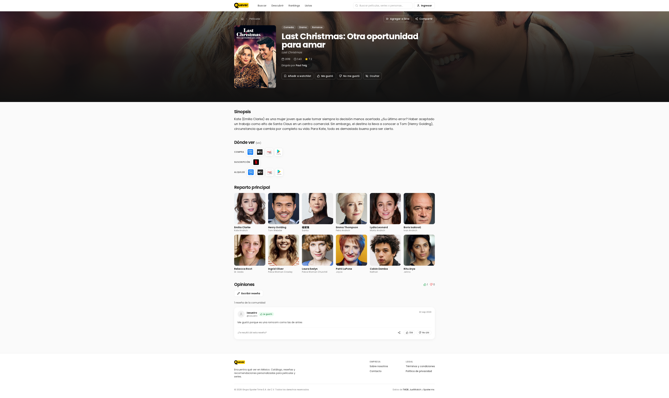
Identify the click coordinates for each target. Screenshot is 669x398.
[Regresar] (236, 19)
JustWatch (415, 389)
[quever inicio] (241, 5)
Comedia (289, 27)
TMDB (406, 389)
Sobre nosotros (379, 366)
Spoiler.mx (428, 389)
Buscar (262, 5)
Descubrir (277, 5)
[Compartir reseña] (399, 332)
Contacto (376, 371)
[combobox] (383, 5)
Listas (308, 5)
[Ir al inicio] (239, 362)
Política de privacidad (419, 371)
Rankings (294, 5)
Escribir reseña (250, 293)
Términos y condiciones (420, 366)
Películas (254, 19)
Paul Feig (301, 65)
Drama (303, 27)
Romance (317, 27)
